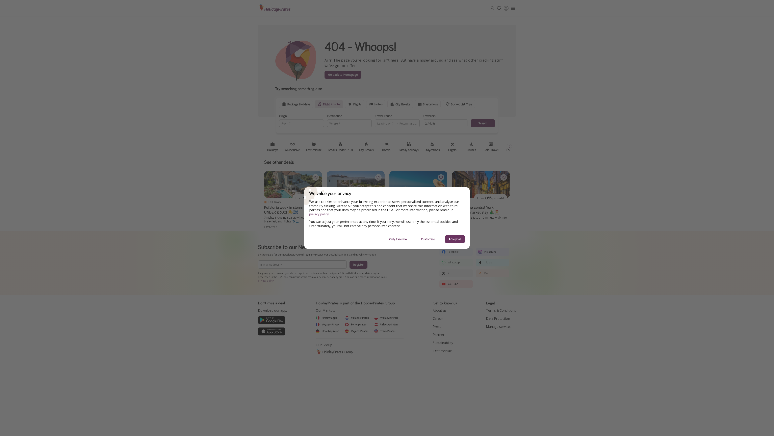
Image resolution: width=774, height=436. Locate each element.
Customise (428, 239)
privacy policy (319, 214)
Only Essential (398, 239)
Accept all (455, 239)
